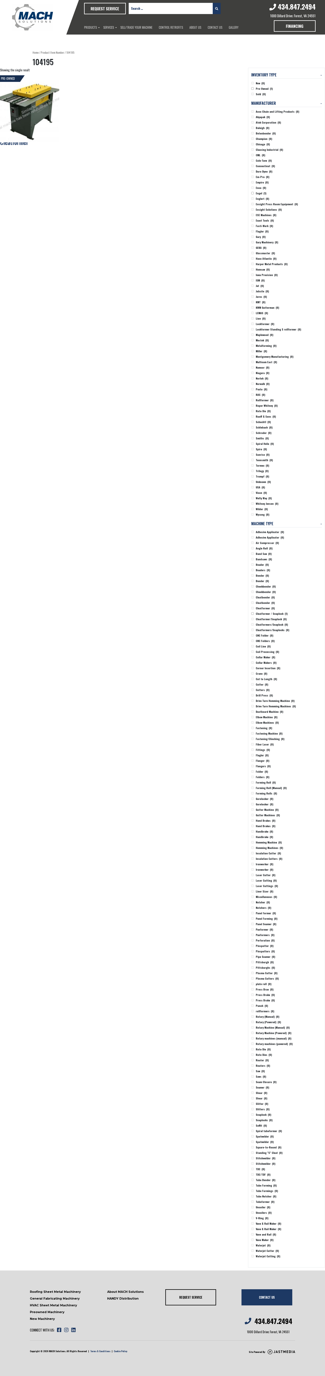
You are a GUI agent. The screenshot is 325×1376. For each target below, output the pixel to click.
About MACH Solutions (125, 1292)
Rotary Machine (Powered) (273, 1033)
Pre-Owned (264, 89)
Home (36, 52)
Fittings (263, 750)
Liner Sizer (264, 891)
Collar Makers (266, 663)
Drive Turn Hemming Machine (275, 701)
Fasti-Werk (264, 226)
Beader (262, 565)
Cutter (262, 684)
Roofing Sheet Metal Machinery (55, 1292)
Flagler (262, 231)
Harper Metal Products (272, 264)
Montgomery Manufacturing (274, 356)
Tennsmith (264, 460)
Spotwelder (265, 1136)
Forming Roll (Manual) (271, 788)
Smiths (262, 438)
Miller (261, 351)
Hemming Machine (269, 842)
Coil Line (263, 646)
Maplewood (264, 335)
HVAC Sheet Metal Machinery (53, 1305)
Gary (261, 237)
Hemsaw (263, 269)
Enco (261, 188)
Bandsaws (264, 559)
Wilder (262, 509)
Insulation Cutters (269, 859)
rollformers (265, 1011)
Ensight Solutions (269, 209)
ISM (260, 280)
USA (260, 487)
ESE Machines (266, 215)
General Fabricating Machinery (55, 1298)
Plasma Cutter (266, 973)
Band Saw (264, 554)
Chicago (263, 144)
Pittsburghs (265, 967)
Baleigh (262, 128)
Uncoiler (263, 1207)
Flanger (262, 761)
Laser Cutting (266, 880)
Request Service (105, 8)
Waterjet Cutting (268, 1256)
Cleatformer (265, 608)
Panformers (265, 935)
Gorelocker (264, 799)
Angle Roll (264, 548)
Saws (261, 1076)
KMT (260, 302)
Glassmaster (265, 253)
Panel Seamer (266, 924)
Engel (261, 193)
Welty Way (264, 498)
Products (90, 27)
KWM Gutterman (267, 307)
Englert (262, 199)
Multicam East (266, 362)
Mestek (262, 340)
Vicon (261, 493)
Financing (294, 26)
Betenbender (266, 133)
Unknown (263, 482)
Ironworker (264, 864)
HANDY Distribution (123, 1298)
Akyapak (263, 117)
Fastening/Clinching (270, 739)
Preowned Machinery (47, 1312)
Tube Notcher (266, 1196)
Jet (260, 286)
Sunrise (263, 454)
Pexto (261, 389)
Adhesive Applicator (270, 532)
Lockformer (265, 324)
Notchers (263, 908)
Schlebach (264, 427)
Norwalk (263, 384)
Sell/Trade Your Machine (136, 27)
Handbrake (264, 831)
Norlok (262, 378)
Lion (261, 318)
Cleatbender (265, 597)
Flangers (263, 766)
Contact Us (215, 27)
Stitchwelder (265, 1158)
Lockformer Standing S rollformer (278, 329)
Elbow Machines (267, 722)
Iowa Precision (267, 275)
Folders (262, 777)
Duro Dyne (264, 171)
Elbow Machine (266, 717)
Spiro (261, 449)
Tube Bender (265, 1180)
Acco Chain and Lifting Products (277, 111)
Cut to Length (266, 679)
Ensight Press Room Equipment (277, 204)
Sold (261, 94)
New (260, 83)
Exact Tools (265, 220)
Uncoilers (264, 1213)
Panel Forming (266, 918)
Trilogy (262, 471)
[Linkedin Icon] (73, 1330)
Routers (263, 1065)
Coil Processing (267, 652)
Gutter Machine (267, 810)
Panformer (264, 929)
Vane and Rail (266, 1234)
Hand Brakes (265, 820)
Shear (261, 1093)
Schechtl (263, 422)
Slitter (262, 1104)
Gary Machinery (267, 242)
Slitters (263, 1109)
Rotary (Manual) (267, 1016)
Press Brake (265, 995)
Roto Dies (264, 1055)
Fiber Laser (265, 744)
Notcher (263, 902)
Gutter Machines (268, 815)
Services (108, 27)
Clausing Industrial (269, 150)
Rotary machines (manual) (273, 1038)
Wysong (262, 514)
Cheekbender (266, 586)
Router (262, 1060)
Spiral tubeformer (269, 1131)
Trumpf (262, 476)
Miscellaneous (266, 897)
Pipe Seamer (265, 957)
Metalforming (266, 346)
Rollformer (264, 400)
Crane (261, 673)
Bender (262, 575)
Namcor (262, 367)
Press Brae (264, 989)
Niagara (262, 373)
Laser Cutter (265, 875)
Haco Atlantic (266, 258)
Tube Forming (266, 1185)
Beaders (263, 570)
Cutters (263, 690)
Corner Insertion (268, 668)
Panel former (266, 913)
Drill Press (264, 695)
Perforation (265, 940)
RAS (260, 395)
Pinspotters (265, 951)
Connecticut (265, 166)
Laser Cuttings (267, 886)
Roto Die (263, 411)
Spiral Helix (265, 444)
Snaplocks (264, 1120)
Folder (262, 771)
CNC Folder (264, 635)
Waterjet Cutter (267, 1251)
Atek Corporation (268, 122)
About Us (195, 27)
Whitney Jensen (267, 503)
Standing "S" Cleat (269, 1153)
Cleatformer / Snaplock (272, 614)
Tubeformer (265, 1202)
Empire (262, 182)
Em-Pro (262, 177)
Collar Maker (265, 657)
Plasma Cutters (267, 978)
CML (260, 155)
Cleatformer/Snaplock (271, 619)
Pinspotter (264, 946)
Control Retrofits (171, 27)
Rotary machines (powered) (274, 1044)
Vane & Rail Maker (268, 1223)
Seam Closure (266, 1082)
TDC (260, 1169)
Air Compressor (267, 543)
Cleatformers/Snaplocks (272, 630)
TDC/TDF (263, 1174)
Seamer (262, 1087)
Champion (264, 139)
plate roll (263, 984)
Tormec (262, 465)
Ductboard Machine (269, 712)
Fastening (264, 728)
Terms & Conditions (100, 1351)
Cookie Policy (120, 1351)
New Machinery (42, 1319)
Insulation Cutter (268, 853)
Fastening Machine (269, 733)
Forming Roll (266, 782)
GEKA (261, 248)
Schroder (263, 433)
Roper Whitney (267, 405)
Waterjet (263, 1245)
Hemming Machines (269, 848)
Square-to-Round (268, 1147)
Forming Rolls (266, 793)
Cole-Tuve (264, 160)
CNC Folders (265, 641)
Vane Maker (264, 1240)
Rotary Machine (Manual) (273, 1027)
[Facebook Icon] (59, 1330)
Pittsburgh (265, 962)
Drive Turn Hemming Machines (276, 706)
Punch (262, 1006)
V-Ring (262, 1218)
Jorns (261, 297)
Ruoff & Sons (266, 416)
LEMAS (262, 313)
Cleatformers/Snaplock (272, 624)
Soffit (261, 1125)
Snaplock (263, 1114)
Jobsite (262, 291)
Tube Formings (267, 1191)
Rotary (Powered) (268, 1022)
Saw (260, 1071)
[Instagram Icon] (66, 1330)
